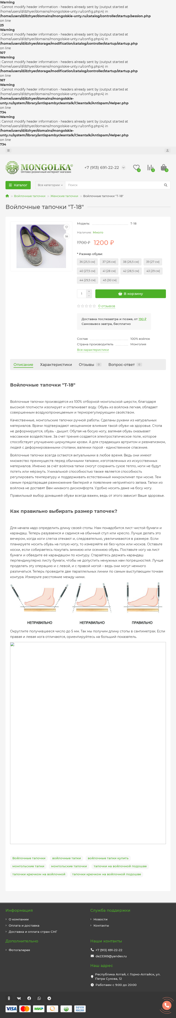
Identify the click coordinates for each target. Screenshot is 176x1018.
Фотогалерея (19, 950)
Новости (100, 919)
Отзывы (89, 364)
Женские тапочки (64, 196)
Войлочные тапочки (29, 196)
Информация (19, 910)
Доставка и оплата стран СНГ (33, 931)
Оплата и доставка (24, 925)
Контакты (101, 925)
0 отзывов (106, 306)
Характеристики (56, 364)
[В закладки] (66, 227)
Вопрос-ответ (124, 364)
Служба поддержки (110, 910)
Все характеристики (93, 349)
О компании (19, 919)
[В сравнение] (66, 236)
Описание (23, 364)
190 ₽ (142, 319)
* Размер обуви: (90, 254)
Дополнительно (22, 941)
